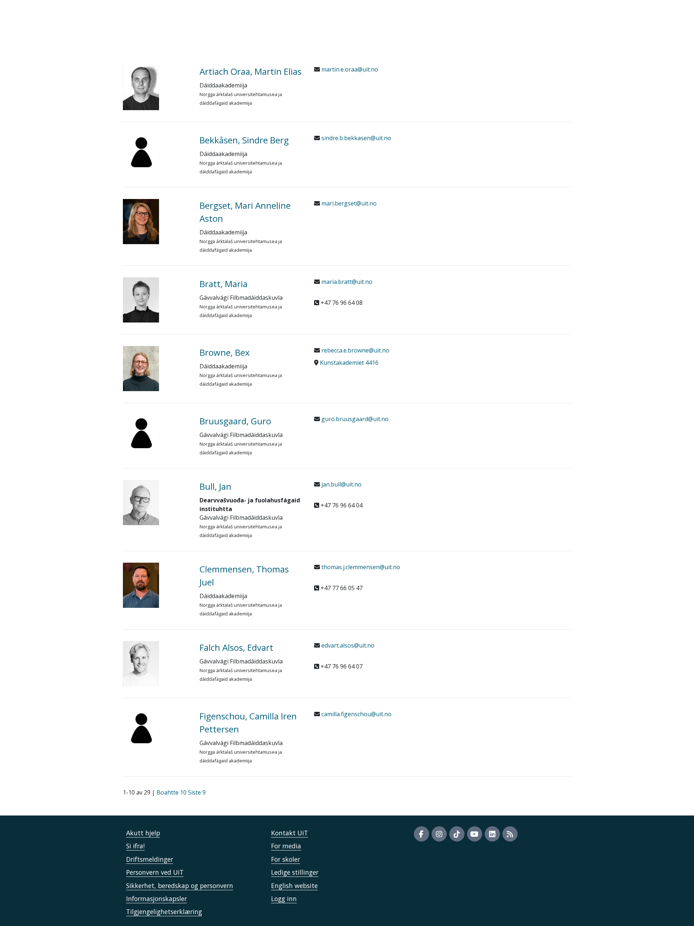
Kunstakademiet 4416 (349, 363)
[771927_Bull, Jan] (156, 502)
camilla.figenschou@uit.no (355, 714)
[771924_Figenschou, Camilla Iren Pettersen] (156, 728)
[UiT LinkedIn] (492, 833)
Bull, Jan (215, 486)
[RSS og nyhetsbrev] (510, 833)
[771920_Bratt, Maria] (156, 300)
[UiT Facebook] (421, 833)
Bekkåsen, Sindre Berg (244, 140)
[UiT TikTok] (456, 833)
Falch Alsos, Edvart (236, 647)
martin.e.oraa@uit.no (349, 69)
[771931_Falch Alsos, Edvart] (156, 663)
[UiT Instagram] (439, 833)
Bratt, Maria (224, 284)
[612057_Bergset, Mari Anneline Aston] (156, 221)
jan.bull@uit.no (340, 484)
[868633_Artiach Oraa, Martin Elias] (156, 87)
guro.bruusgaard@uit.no (354, 419)
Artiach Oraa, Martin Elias (250, 71)
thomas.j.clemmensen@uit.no (360, 567)
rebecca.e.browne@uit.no (354, 350)
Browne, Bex (225, 352)
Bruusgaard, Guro (235, 421)
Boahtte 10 (172, 792)
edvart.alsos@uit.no (347, 645)
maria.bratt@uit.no (346, 282)
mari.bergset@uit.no (348, 203)
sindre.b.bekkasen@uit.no (355, 138)
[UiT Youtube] (474, 833)
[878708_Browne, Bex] (156, 368)
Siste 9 (197, 792)
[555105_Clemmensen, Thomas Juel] (156, 585)
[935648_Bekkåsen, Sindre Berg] (156, 152)
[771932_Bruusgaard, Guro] (156, 433)
